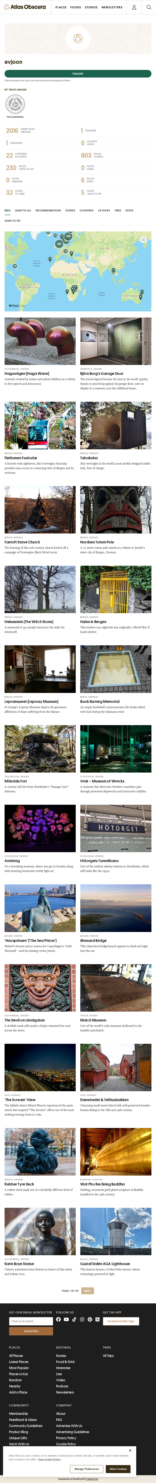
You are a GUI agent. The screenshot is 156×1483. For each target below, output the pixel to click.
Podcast (62, 1386)
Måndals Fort (16, 781)
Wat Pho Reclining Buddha (102, 1184)
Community (19, 1405)
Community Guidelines (25, 1425)
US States (104, 210)
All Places (16, 1355)
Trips (107, 1347)
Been (7, 210)
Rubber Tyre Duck (19, 1184)
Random (15, 1380)
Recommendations (48, 210)
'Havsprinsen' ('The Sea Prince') (31, 941)
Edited (129, 210)
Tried (118, 210)
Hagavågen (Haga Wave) (27, 374)
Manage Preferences (87, 1469)
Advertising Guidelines (72, 1431)
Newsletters (65, 1392)
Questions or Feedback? (78, 1479)
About (60, 1413)
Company (64, 1405)
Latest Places (19, 1361)
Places (14, 1347)
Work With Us (19, 1444)
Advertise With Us (69, 1425)
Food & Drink (65, 1361)
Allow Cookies (118, 1469)
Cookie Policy (66, 1444)
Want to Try (13, 220)
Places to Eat (18, 1374)
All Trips (108, 1355)
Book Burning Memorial (99, 702)
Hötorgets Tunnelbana (99, 861)
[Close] (130, 1450)
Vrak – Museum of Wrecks (102, 781)
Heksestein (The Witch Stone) (29, 622)
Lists (59, 1374)
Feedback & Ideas (23, 1419)
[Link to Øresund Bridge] (115, 908)
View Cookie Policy (49, 1459)
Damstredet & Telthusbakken (104, 1100)
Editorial (63, 1347)
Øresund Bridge (93, 941)
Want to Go (23, 210)
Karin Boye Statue (19, 1264)
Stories (70, 210)
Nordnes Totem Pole (97, 542)
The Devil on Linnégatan (25, 1020)
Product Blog (18, 1431)
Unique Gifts (18, 1438)
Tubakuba (89, 458)
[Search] (149, 7)
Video (60, 1380)
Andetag (12, 861)
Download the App (121, 1321)
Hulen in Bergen (93, 622)
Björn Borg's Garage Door (101, 374)
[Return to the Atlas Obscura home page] (26, 7)
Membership (18, 1413)
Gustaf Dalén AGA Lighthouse (105, 1264)
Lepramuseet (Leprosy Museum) (31, 702)
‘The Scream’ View (20, 1100)
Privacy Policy (66, 1438)
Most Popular (19, 1367)
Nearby (15, 1386)
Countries (86, 210)
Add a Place (18, 1392)
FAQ (59, 1419)
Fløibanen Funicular (21, 458)
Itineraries (63, 1367)
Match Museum (93, 1020)
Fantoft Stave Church (22, 542)
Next (87, 1290)
